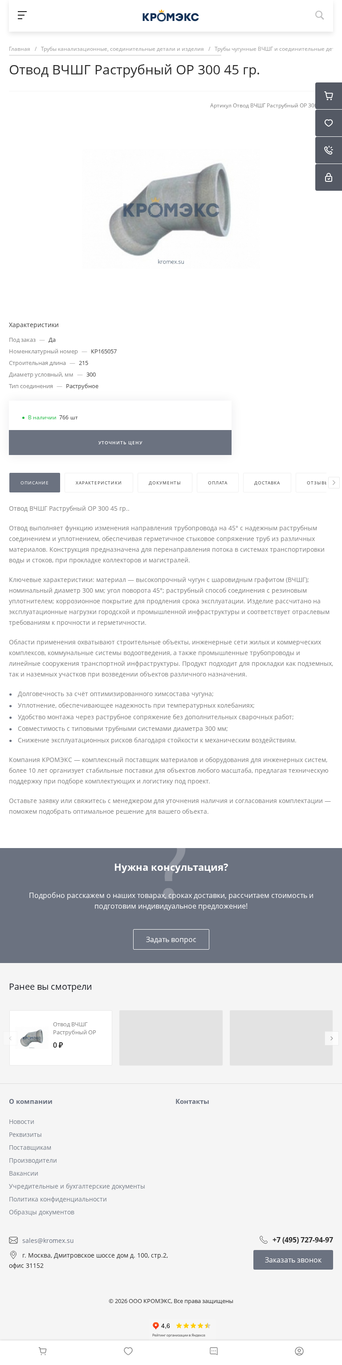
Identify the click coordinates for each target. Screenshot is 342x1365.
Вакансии (23, 1173)
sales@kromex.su (48, 1240)
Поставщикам (30, 1147)
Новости (21, 1121)
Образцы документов (41, 1212)
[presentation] (334, 482)
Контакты (192, 1101)
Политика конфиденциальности (58, 1199)
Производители (33, 1160)
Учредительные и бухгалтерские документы (77, 1186)
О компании (31, 1101)
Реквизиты (25, 1134)
